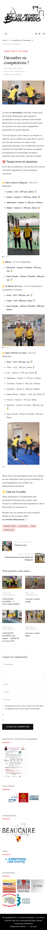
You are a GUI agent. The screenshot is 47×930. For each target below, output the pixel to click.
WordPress (28, 923)
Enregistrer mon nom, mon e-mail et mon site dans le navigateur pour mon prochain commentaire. (24, 707)
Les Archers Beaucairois (26, 917)
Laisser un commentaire (12, 74)
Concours (23, 526)
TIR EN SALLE (9, 530)
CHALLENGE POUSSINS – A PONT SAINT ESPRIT (11, 601)
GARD (33, 526)
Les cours (33, 926)
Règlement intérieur (18, 926)
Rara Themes (37, 920)
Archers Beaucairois (14, 68)
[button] (2, 256)
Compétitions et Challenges (16, 51)
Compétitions (9, 526)
